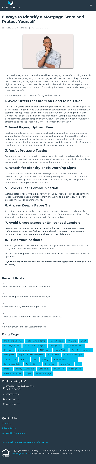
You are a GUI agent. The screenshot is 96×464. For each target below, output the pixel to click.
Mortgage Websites (22, 453)
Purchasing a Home (40, 28)
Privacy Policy (9, 428)
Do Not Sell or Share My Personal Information (25, 442)
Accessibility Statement (13, 433)
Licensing (6, 423)
